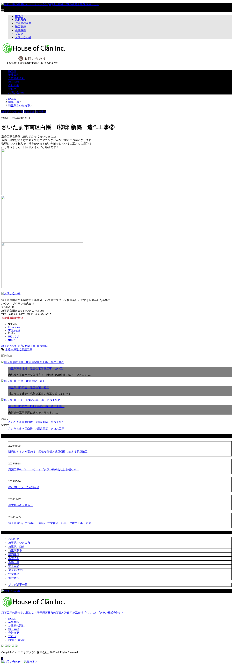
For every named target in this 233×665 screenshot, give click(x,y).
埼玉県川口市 (16, 546)
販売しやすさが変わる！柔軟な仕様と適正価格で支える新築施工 (48, 451)
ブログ (19, 33)
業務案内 (20, 19)
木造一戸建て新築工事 (18, 349)
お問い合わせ (23, 37)
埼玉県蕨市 (15, 550)
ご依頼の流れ (23, 23)
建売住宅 (13, 554)
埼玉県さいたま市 (12, 345)
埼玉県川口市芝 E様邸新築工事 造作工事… (36, 406)
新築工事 (30, 345)
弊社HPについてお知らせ (23, 487)
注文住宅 (13, 574)
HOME (19, 16)
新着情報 (13, 558)
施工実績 (20, 26)
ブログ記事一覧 (17, 584)
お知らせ (13, 538)
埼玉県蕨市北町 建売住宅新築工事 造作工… (36, 368)
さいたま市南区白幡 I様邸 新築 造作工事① (36, 422)
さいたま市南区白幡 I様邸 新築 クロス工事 (36, 428)
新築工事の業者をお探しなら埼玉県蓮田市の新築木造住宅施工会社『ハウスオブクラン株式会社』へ (62, 612)
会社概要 (20, 30)
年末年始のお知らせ (20, 505)
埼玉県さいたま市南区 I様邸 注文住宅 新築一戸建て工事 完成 (49, 523)
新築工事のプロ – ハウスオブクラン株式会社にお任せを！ (43, 469)
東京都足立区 (16, 570)
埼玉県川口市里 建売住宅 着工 (28, 387)
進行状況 (42, 345)
